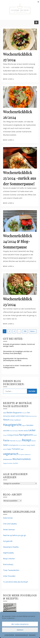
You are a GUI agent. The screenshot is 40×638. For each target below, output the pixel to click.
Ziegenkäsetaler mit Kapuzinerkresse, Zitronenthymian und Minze (15, 359)
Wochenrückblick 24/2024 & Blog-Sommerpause (17, 241)
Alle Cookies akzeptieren (20, 624)
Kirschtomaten (14, 430)
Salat (5, 444)
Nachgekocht (26, 434)
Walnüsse (28, 454)
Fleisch (6, 419)
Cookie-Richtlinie (9, 635)
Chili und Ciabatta (10, 524)
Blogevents (17, 412)
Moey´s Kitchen (9, 558)
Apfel (4, 413)
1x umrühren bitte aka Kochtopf (15, 582)
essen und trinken (18, 416)
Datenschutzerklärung (21, 635)
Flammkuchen (33, 416)
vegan (22, 449)
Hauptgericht (12, 425)
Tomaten (16, 449)
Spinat (5, 449)
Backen (10, 412)
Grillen (12, 420)
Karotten (29, 425)
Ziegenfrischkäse (7, 463)
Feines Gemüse (9, 529)
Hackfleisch (17, 420)
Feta (27, 416)
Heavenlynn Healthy (11, 547)
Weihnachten (7, 459)
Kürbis (26, 430)
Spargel (28, 445)
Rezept (26, 440)
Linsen (5, 435)
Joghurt (24, 425)
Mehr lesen (8, 79)
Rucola (34, 441)
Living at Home (13, 435)
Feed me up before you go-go (14, 535)
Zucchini (15, 463)
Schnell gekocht (13, 445)
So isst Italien (22, 445)
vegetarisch (10, 454)
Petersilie (12, 441)
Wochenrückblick (22, 459)
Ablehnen (20, 630)
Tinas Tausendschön (11, 570)
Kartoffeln (6, 431)
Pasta (6, 440)
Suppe (9, 449)
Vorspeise (22, 454)
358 (25, 331)
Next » (32, 331)
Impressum (32, 635)
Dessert (24, 413)
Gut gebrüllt (7, 541)
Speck (33, 445)
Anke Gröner (8, 518)
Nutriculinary (8, 564)
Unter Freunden (9, 576)
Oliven (35, 435)
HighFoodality (8, 553)
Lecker (32, 430)
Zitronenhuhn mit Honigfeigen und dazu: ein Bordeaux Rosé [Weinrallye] (17, 352)
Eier (28, 412)
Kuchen (20, 431)
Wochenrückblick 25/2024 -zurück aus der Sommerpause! (19, 178)
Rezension (18, 441)
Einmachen (6, 416)
